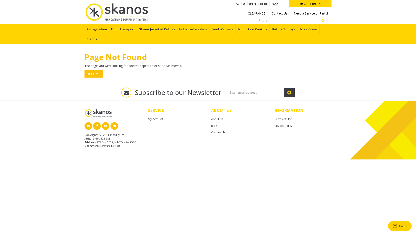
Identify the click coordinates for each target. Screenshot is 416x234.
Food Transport (123, 29)
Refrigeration (96, 29)
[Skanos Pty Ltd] (117, 12)
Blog (214, 126)
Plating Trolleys (283, 29)
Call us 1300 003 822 (258, 3)
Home (95, 74)
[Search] (323, 20)
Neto (117, 145)
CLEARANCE (256, 13)
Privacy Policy (283, 126)
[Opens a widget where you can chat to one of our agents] (400, 226)
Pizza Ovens (308, 29)
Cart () (309, 4)
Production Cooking (252, 29)
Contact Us (279, 13)
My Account (155, 119)
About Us (217, 119)
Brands (91, 39)
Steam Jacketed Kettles (157, 29)
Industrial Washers (193, 29)
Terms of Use (283, 119)
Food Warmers (222, 29)
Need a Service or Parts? (311, 13)
